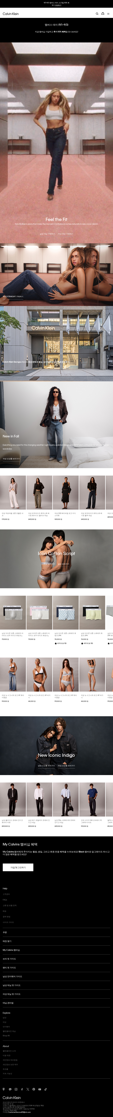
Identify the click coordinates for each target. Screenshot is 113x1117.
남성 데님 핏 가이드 (12, 985)
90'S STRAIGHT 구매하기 (13, 296)
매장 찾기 (7, 941)
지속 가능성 (7, 1073)
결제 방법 (6, 916)
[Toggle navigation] (108, 13)
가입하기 (58, 5)
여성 (4, 1022)
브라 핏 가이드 (9, 958)
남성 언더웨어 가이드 (12, 976)
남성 (4, 1017)
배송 (4, 911)
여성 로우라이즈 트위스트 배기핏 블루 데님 (91, 514)
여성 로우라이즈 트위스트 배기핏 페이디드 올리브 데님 (38, 514)
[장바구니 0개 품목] (102, 13)
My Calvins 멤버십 (11, 950)
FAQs (5, 900)
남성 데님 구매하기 (47, 234)
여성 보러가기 (49, 564)
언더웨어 (6, 1026)
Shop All (6, 1035)
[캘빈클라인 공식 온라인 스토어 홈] (11, 13)
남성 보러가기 (63, 564)
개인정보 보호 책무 (10, 1064)
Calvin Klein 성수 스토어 (13, 372)
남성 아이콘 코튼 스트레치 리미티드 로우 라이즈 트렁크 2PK (12, 635)
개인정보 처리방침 (10, 1060)
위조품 (5, 1069)
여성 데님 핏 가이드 (12, 994)
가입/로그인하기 (18, 867)
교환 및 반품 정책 (10, 905)
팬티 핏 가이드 (9, 967)
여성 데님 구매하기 (65, 234)
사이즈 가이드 (8, 922)
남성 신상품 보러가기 (46, 765)
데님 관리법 (8, 1002)
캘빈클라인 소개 (9, 1051)
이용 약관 (6, 1055)
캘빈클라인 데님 (9, 1031)
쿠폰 (5, 932)
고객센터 (6, 894)
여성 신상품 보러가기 (11, 458)
